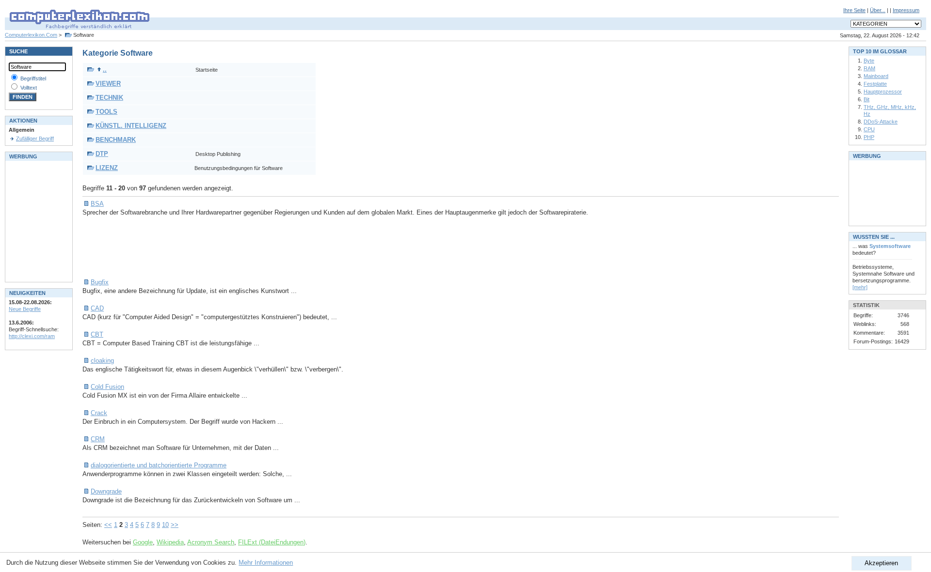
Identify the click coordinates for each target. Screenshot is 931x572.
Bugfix (100, 282)
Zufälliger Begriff (35, 138)
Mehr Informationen (266, 562)
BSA (97, 203)
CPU (869, 129)
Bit (866, 99)
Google (143, 542)
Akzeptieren (881, 563)
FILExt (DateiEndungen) (271, 542)
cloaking (102, 360)
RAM (869, 68)
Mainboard (876, 76)
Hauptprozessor (883, 91)
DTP (102, 153)
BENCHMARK (116, 139)
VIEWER (108, 83)
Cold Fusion (107, 386)
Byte (869, 60)
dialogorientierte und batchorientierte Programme (158, 465)
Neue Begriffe (25, 309)
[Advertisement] (258, 247)
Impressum (906, 10)
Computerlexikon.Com (31, 35)
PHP (869, 137)
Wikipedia (170, 542)
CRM (98, 439)
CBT (97, 334)
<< (108, 524)
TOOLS (106, 111)
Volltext (28, 88)
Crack (99, 413)
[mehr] (859, 287)
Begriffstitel (33, 78)
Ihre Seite (854, 10)
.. (105, 69)
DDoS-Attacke (881, 121)
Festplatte (875, 84)
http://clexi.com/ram (32, 336)
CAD (97, 308)
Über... (877, 10)
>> (174, 524)
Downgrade (106, 491)
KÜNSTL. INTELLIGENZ (131, 125)
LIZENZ (107, 167)
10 (165, 524)
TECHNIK (109, 97)
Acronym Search (210, 542)
